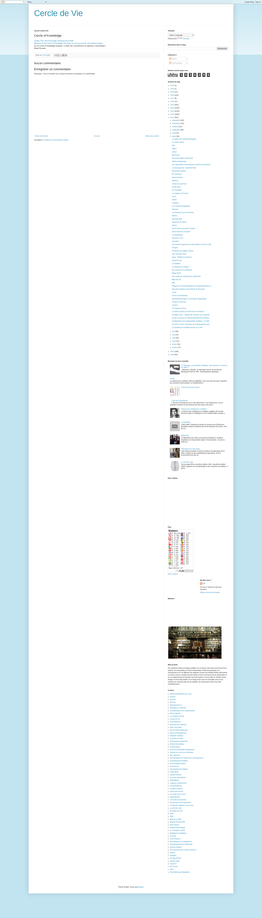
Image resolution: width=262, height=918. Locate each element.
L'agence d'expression (178, 783)
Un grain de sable (176, 738)
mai (173, 335)
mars (174, 341)
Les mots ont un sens (178, 794)
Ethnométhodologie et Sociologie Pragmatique (189, 299)
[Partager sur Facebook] (63, 55)
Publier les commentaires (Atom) (56, 140)
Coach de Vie (175, 719)
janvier (175, 347)
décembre (176, 120)
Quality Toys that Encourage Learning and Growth (53, 41)
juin (173, 331)
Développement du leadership (181, 844)
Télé (171, 869)
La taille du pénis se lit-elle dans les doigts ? (188, 311)
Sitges (174, 149)
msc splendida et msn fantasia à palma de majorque (191, 165)
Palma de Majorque (179, 161)
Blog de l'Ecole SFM (177, 822)
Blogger (141, 887)
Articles (174, 59)
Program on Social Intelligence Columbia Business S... (192, 286)
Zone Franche (175, 839)
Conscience (174, 766)
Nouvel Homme (175, 775)
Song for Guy (177, 260)
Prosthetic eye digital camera (182, 251)
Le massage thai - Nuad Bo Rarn (184, 168)
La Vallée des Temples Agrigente (184, 139)
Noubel (172, 697)
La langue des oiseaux (180, 267)
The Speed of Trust (179, 308)
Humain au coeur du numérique (181, 752)
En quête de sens (176, 811)
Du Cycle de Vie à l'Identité (182, 270)
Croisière (175, 241)
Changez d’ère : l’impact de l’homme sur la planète (191, 315)
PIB (173, 283)
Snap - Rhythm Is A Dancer (182, 257)
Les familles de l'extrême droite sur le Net (187, 327)
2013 (172, 111)
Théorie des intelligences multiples (194, 409)
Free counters (173, 574)
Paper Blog (174, 772)
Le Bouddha (185, 422)
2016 (172, 101)
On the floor (176, 187)
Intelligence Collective (178, 708)
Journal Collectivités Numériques (182, 750)
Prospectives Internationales (180, 802)
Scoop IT (173, 864)
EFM (171, 814)
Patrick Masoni (175, 713)
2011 (172, 117)
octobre (175, 127)
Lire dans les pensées (178, 800)
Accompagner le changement (181, 841)
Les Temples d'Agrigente (181, 206)
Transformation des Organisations (182, 711)
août (174, 133)
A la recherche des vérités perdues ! (183, 850)
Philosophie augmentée (179, 741)
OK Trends (174, 866)
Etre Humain (174, 825)
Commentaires (176, 63)
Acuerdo (173, 836)
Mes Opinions (175, 755)
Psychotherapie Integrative (180, 872)
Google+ (175, 248)
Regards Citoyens (176, 736)
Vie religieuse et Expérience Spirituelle (186, 276)
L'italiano (175, 203)
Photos (172, 853)
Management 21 (176, 705)
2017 (172, 98)
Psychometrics (175, 722)
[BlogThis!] (58, 55)
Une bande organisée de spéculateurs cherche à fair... (192, 244)
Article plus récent (41, 136)
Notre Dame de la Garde (181, 232)
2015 (172, 105)
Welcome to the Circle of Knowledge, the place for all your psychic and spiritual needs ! (68, 43)
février (174, 344)
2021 (172, 85)
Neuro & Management (178, 733)
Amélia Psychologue (177, 828)
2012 (172, 114)
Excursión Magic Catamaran (182, 158)
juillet (174, 136)
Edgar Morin (176, 273)
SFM (171, 816)
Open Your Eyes (176, 727)
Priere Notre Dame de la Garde (183, 228)
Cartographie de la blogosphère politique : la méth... (191, 321)
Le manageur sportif (177, 830)
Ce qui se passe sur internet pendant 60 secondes (190, 318)
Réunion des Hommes (178, 725)
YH (204, 584)
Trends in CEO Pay (179, 302)
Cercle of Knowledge (179, 295)
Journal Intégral (175, 847)
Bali (173, 145)
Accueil (96, 136)
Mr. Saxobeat (177, 174)
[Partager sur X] (60, 55)
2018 (172, 95)
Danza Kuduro (177, 177)
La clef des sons (187, 462)
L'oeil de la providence (179, 401)
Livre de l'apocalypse (178, 777)
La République (177, 235)
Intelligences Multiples (178, 833)
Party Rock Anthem (179, 171)
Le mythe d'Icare (178, 142)
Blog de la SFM (175, 819)
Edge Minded (175, 797)
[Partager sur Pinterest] (66, 55)
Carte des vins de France (190, 387)
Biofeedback (174, 780)
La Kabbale (176, 264)
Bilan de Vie (176, 280)
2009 (172, 355)
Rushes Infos (175, 861)
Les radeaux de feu (177, 716)
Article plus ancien (152, 136)
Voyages (173, 855)
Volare (174, 152)
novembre (176, 123)
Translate (186, 39)
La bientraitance (176, 786)
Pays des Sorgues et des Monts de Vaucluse (188, 289)
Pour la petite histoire (178, 763)
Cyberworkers (175, 747)
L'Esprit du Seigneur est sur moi (181, 805)
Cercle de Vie (58, 13)
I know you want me (179, 184)
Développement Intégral (179, 761)
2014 (172, 108)
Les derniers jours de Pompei (183, 212)
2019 (172, 92)
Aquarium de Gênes (179, 222)
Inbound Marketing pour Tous (181, 694)
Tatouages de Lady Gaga (190, 449)
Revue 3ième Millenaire (179, 730)
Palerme (175, 209)
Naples (174, 216)
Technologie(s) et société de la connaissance (186, 758)
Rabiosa (175, 180)
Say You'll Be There (179, 254)
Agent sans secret (176, 791)
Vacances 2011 (177, 238)
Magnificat (185, 435)
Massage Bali (177, 219)
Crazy (174, 292)
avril (174, 338)
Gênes (174, 225)
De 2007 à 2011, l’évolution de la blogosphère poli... (191, 324)
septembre (176, 130)
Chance (175, 305)
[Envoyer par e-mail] (55, 55)
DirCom (173, 702)
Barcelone (176, 155)
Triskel (172, 379)
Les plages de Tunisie (180, 193)
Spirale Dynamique (177, 744)
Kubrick (172, 699)
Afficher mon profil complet (210, 592)
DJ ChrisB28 (176, 190)
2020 (172, 89)
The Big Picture (175, 858)
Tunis (174, 196)
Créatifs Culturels (176, 789)
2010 (172, 351)
